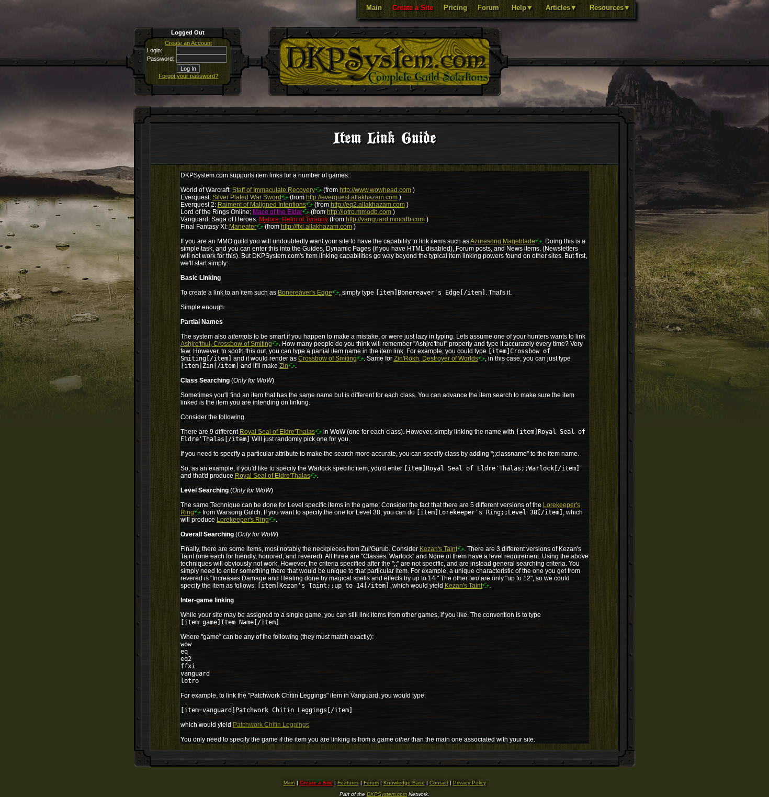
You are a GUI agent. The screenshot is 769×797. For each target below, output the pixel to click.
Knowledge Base (404, 782)
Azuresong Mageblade (502, 241)
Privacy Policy (469, 782)
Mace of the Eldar (277, 212)
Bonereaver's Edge (305, 292)
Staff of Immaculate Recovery (273, 190)
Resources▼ (610, 8)
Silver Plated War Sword (246, 197)
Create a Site (412, 8)
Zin (283, 365)
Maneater (242, 226)
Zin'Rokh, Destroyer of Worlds (436, 358)
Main (374, 8)
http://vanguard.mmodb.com (385, 219)
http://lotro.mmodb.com (359, 212)
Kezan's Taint (438, 549)
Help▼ (522, 8)
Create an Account (188, 43)
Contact (438, 782)
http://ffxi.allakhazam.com (316, 226)
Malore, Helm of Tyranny (293, 219)
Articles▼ (561, 8)
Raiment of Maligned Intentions (262, 204)
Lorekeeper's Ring (243, 519)
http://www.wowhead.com (375, 190)
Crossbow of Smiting (327, 358)
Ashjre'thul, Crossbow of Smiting (226, 343)
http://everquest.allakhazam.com (352, 197)
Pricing (455, 8)
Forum (488, 8)
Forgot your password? (188, 76)
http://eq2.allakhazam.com (368, 204)
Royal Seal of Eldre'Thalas (277, 431)
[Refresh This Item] (318, 189)
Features (348, 782)
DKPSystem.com (387, 794)
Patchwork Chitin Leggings (271, 724)
